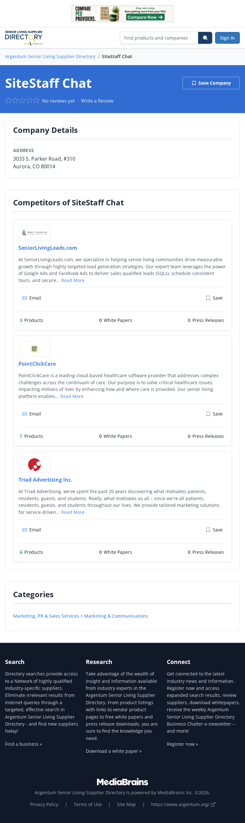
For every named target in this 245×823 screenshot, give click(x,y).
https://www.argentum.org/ (181, 804)
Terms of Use (88, 804)
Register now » (182, 744)
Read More (73, 280)
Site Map (126, 804)
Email (35, 298)
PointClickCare (37, 363)
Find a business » (23, 744)
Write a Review (97, 100)
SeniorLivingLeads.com (48, 247)
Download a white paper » (114, 751)
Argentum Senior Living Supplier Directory (50, 56)
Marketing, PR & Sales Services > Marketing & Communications (80, 616)
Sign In (227, 38)
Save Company (214, 83)
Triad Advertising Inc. (45, 479)
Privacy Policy (44, 804)
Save (218, 298)
